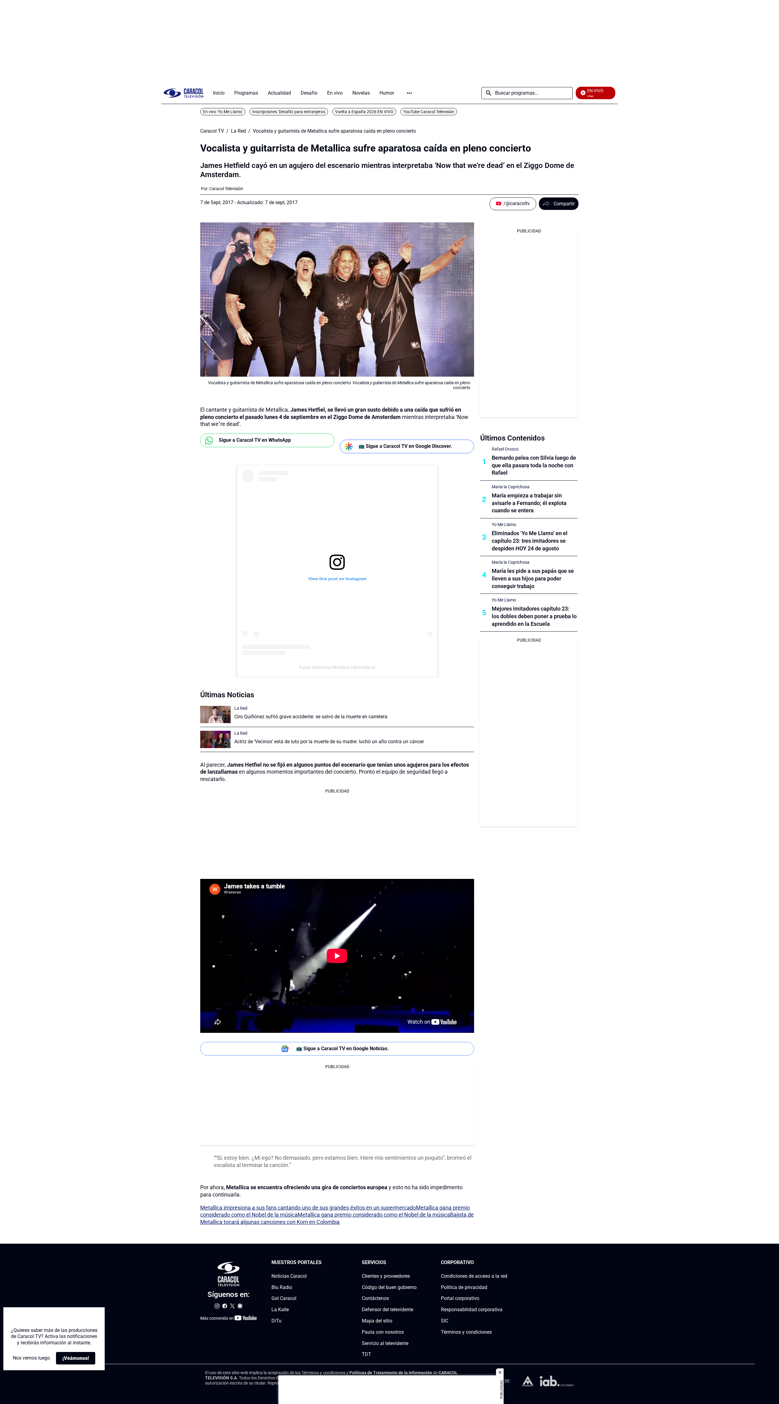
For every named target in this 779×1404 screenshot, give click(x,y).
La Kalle (280, 1309)
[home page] (183, 93)
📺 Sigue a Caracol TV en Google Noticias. (342, 1048)
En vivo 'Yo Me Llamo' (223, 111)
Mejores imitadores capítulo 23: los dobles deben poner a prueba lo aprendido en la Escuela (534, 616)
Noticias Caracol (289, 1276)
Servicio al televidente (385, 1343)
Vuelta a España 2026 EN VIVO (364, 111)
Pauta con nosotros (383, 1332)
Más (409, 93)
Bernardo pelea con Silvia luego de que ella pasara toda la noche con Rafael (534, 465)
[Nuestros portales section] (323, 1262)
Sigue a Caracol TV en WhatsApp (255, 440)
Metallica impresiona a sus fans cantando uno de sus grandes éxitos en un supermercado (308, 1207)
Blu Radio (281, 1287)
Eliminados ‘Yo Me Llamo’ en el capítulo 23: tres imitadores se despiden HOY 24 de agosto (530, 541)
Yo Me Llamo (504, 524)
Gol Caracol (283, 1298)
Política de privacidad (464, 1287)
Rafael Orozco (505, 449)
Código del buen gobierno (389, 1287)
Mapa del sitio (377, 1321)
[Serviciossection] (415, 1262)
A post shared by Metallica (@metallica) (337, 667)
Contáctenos (375, 1298)
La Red (238, 131)
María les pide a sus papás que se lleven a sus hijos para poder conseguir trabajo (533, 578)
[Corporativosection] (505, 1262)
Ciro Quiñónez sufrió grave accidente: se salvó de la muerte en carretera (310, 716)
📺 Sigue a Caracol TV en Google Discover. (405, 446)
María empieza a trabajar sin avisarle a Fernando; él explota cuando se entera (529, 503)
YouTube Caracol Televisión (428, 111)
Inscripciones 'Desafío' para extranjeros (288, 111)
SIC (444, 1321)
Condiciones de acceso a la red (474, 1276)
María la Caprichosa (510, 486)
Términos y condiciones (466, 1332)
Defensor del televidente (387, 1309)
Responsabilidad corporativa (471, 1309)
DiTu (276, 1321)
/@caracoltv (517, 203)
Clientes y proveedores (386, 1276)
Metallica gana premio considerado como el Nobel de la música (374, 1214)
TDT (366, 1354)
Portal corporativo (460, 1298)
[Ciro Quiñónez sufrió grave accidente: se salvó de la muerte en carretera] (215, 714)
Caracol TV (212, 131)
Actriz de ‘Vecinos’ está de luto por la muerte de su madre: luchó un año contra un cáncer (329, 741)
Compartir (564, 204)
